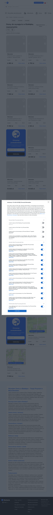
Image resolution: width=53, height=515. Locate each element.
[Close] (49, 202)
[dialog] (26, 257)
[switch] (42, 223)
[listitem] (26, 220)
